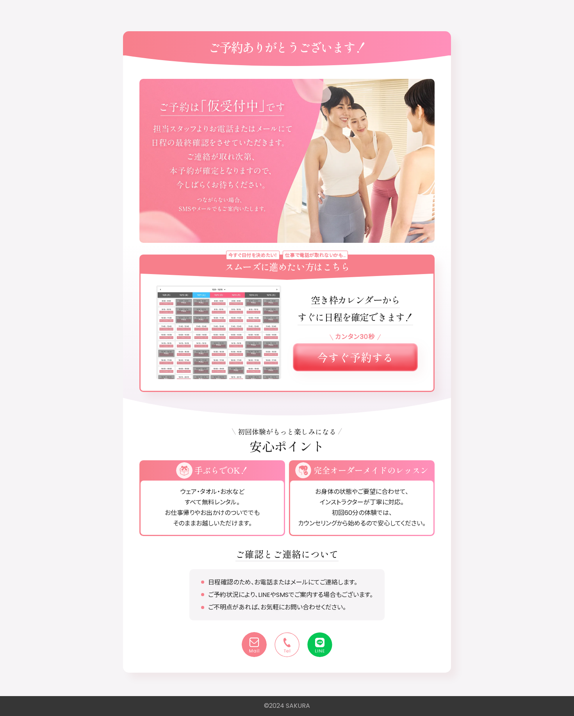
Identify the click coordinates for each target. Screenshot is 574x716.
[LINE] (319, 644)
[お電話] (287, 644)
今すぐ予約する (355, 357)
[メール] (254, 644)
